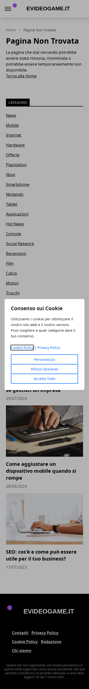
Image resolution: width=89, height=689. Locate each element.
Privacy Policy (48, 347)
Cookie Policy (22, 347)
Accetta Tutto (44, 378)
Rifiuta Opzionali (44, 369)
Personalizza (44, 359)
